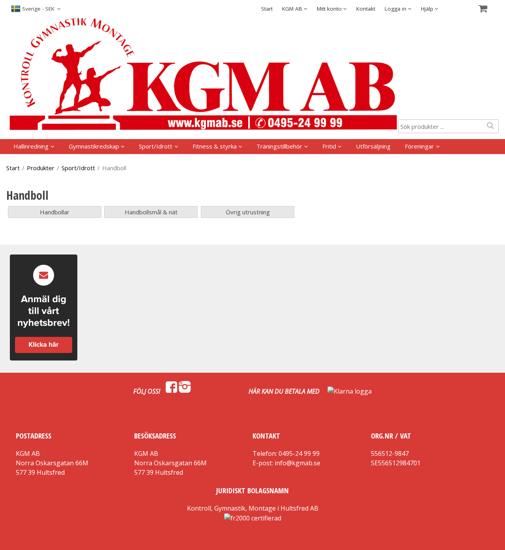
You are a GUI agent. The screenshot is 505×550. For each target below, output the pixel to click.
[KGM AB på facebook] (171, 391)
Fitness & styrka (215, 146)
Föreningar (419, 146)
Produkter (40, 168)
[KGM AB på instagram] (185, 391)
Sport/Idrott (155, 146)
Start (267, 8)
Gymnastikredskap (94, 146)
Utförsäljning (373, 146)
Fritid (329, 146)
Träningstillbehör (279, 146)
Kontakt (365, 8)
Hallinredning (31, 146)
